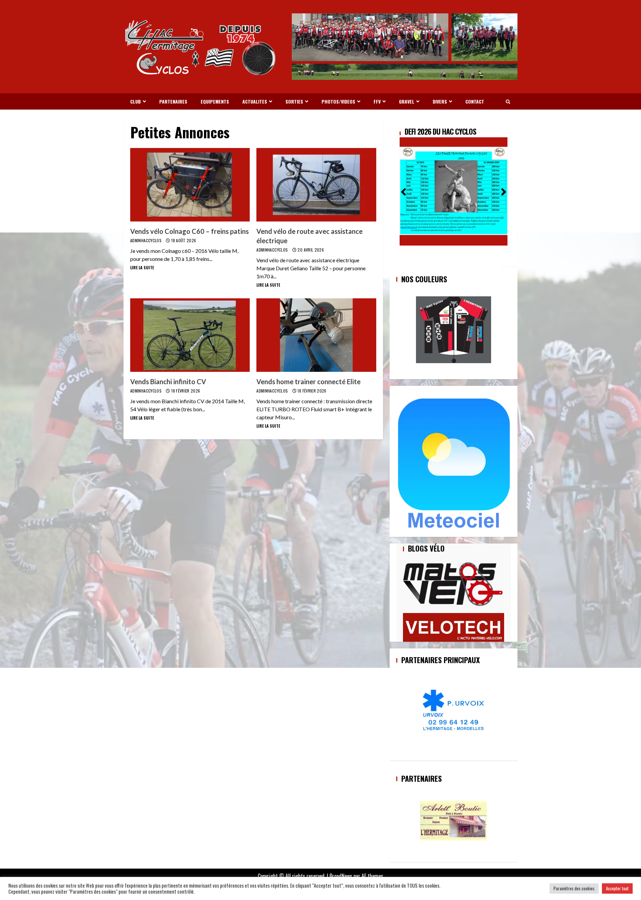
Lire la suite (142, 267)
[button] (403, 190)
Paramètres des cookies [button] (574, 888)
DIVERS (440, 101)
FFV (377, 101)
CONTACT (474, 101)
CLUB (135, 101)
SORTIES (294, 101)
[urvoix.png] (453, 710)
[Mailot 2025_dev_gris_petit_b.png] (453, 329)
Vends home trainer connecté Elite (316, 335)
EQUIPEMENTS (215, 101)
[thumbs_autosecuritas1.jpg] (453, 820)
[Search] (508, 101)
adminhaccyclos (146, 240)
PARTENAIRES (173, 101)
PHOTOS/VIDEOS (338, 101)
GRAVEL (406, 101)
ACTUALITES (254, 101)
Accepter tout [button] (617, 888)
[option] (454, 187)
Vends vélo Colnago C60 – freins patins (190, 184)
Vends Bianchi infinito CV (190, 335)
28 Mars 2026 (424, 131)
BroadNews (341, 876)
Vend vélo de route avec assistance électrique (316, 184)
